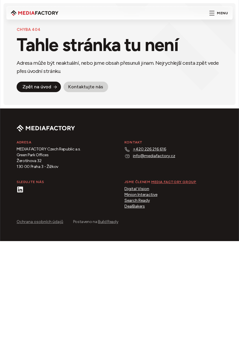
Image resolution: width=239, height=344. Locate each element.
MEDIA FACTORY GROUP (173, 182)
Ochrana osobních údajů (40, 221)
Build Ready (108, 221)
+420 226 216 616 (149, 149)
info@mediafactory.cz (154, 155)
